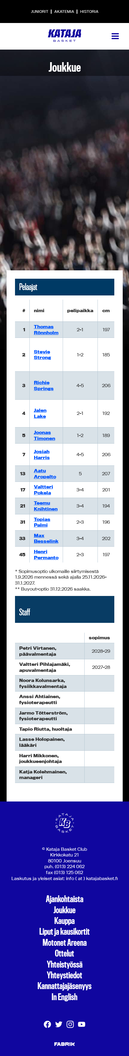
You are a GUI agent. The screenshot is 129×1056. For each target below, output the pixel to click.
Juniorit (40, 11)
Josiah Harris (42, 454)
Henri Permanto (46, 554)
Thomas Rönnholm (46, 329)
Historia (89, 11)
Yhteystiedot (64, 975)
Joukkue (64, 910)
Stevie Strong (42, 355)
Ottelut (64, 953)
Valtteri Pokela (43, 490)
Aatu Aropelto (45, 473)
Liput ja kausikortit (64, 932)
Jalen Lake (40, 413)
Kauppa (64, 921)
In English (64, 997)
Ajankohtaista (64, 899)
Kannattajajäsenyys (65, 986)
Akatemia (64, 11)
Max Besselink (46, 538)
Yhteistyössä (64, 965)
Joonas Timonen (44, 435)
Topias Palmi (42, 522)
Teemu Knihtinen (46, 506)
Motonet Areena (65, 943)
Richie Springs (44, 385)
